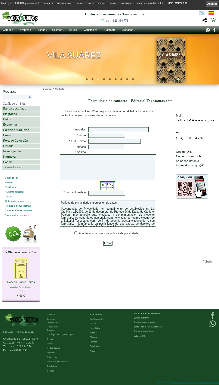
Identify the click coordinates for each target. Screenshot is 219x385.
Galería (50, 343)
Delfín (7, 119)
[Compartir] (204, 21)
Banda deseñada (14, 108)
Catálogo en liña (97, 319)
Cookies (50, 371)
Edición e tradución (16, 130)
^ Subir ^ (209, 261)
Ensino (7, 135)
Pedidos (93, 342)
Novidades (10, 187)
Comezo (8, 29)
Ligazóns (51, 353)
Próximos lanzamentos (17, 215)
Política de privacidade (57, 362)
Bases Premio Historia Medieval (148, 327)
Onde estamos (53, 322)
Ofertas (93, 324)
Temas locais (12, 167)
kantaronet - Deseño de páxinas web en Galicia (195, 382)
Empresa (25, 29)
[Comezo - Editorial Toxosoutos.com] (19, 18)
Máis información (178, 2)
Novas (8, 196)
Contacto (109, 29)
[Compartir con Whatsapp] (207, 31)
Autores (9, 182)
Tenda (41, 29)
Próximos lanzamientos (144, 331)
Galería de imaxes (14, 201)
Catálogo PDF (12, 177)
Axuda (73, 29)
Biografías (10, 114)
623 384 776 (117, 20)
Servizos (127, 29)
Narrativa (9, 156)
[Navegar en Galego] (202, 13)
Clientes (57, 29)
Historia (8, 146)
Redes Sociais (53, 348)
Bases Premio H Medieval (18, 210)
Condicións (91, 29)
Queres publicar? (141, 318)
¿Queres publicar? (14, 192)
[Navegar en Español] (212, 13)
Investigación (12, 151)
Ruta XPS (53, 327)
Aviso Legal (52, 357)
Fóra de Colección (15, 140)
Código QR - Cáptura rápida (61, 334)
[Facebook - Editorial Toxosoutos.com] (214, 31)
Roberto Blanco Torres (21, 289)
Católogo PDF (140, 336)
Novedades (95, 328)
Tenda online (96, 315)
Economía (10, 124)
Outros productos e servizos (146, 313)
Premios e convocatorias (18, 205)
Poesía (8, 162)
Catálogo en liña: (14, 103)
